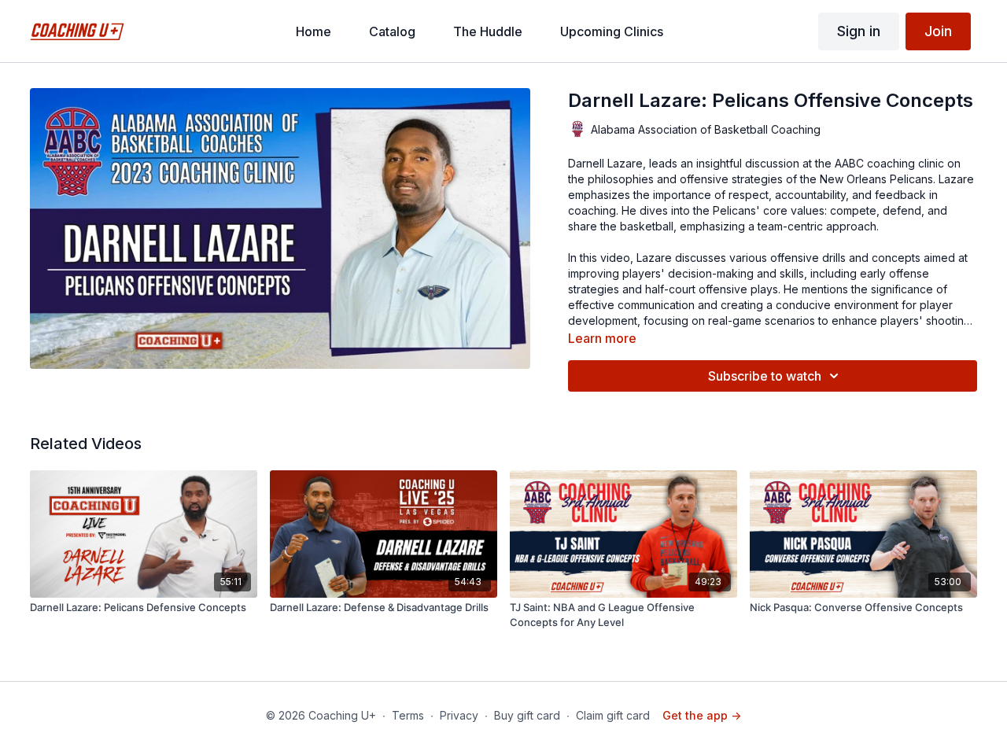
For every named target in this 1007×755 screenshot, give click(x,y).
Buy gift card (527, 715)
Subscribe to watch (764, 376)
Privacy (459, 715)
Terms (408, 715)
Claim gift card (613, 715)
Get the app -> (701, 715)
